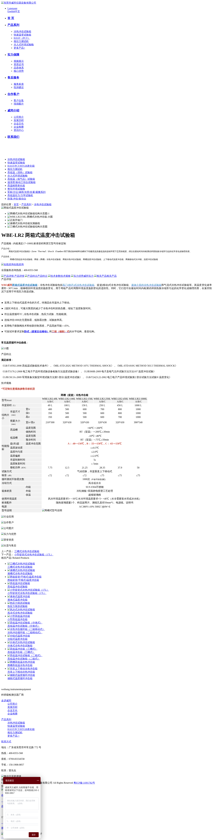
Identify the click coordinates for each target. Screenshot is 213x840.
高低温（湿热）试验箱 (19, 172)
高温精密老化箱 (16, 185)
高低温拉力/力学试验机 (20, 195)
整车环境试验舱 (16, 188)
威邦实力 (89, 276)
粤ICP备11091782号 (84, 782)
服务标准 (19, 84)
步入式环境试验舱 (24, 44)
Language (12, 8)
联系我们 (13, 136)
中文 (17, 11)
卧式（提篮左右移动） (36, 331)
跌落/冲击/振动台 (16, 198)
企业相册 (19, 127)
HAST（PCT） (22, 38)
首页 (16, 204)
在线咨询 (19, 264)
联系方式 (6, 741)
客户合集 (19, 100)
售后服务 (13, 77)
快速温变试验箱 (22, 34)
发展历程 (19, 120)
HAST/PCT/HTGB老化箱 (21, 166)
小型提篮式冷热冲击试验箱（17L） (33, 554)
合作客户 (13, 94)
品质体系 (19, 67)
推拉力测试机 (21, 41)
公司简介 (19, 117)
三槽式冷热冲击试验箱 (26, 551)
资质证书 (19, 64)
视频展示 (19, 61)
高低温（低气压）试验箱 (21, 179)
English (11, 11)
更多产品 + (13, 735)
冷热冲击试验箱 (22, 31)
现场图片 (19, 103)
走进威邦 (6, 700)
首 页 (10, 18)
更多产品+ (19, 48)
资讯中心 (19, 130)
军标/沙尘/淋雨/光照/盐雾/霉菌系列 (26, 192)
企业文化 (19, 123)
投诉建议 (19, 87)
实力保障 (13, 54)
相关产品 (112, 276)
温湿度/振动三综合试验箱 (21, 182)
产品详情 (19, 276)
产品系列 (13, 25)
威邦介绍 (13, 110)
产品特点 (42, 276)
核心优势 (19, 71)
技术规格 (65, 276)
